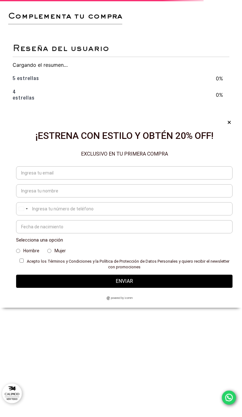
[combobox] (23, 209)
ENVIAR (124, 281)
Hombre (31, 250)
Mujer (60, 250)
